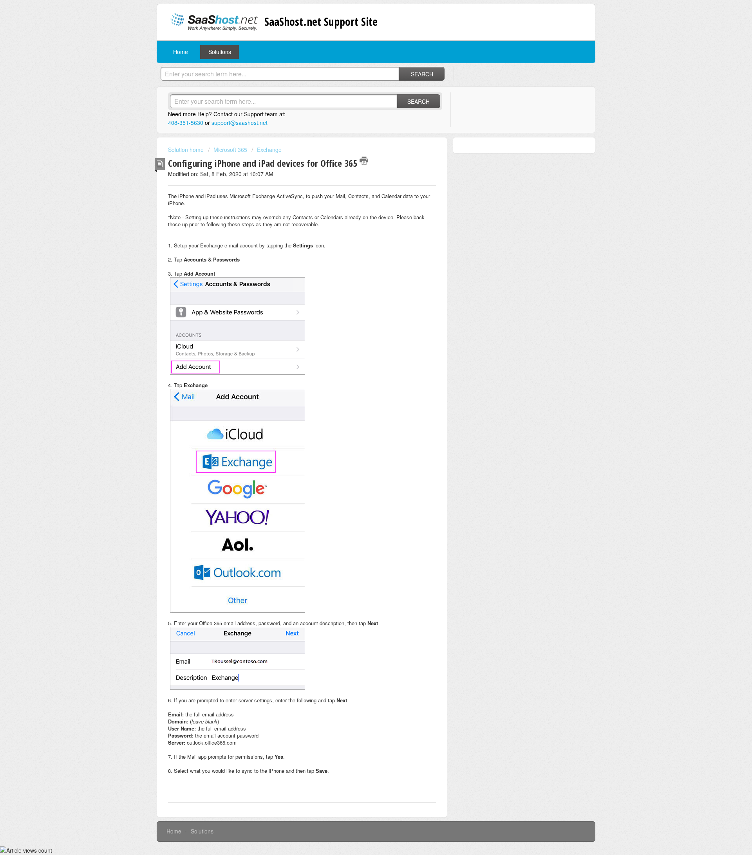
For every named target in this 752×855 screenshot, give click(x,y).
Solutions (219, 52)
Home (180, 52)
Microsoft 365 (230, 149)
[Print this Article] (364, 161)
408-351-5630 (185, 122)
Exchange (269, 149)
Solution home (186, 149)
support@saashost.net (240, 122)
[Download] (361, 333)
